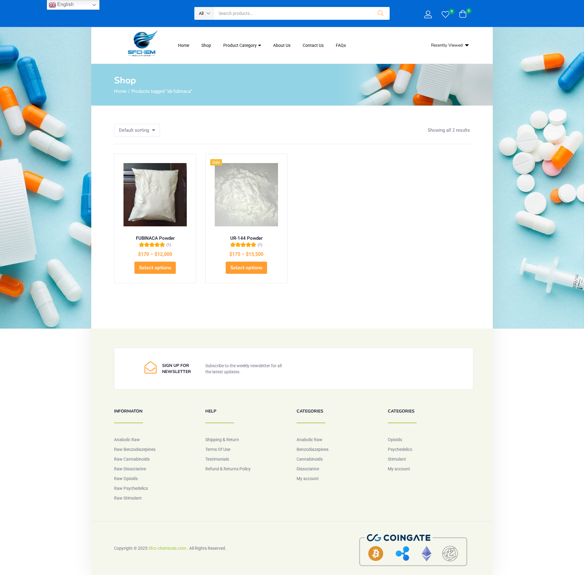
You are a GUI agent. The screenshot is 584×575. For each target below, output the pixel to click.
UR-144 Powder (246, 238)
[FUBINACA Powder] (155, 194)
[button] (204, 13)
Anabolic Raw (127, 439)
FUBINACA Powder (155, 238)
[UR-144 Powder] (246, 194)
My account (308, 478)
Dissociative (308, 468)
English (65, 4)
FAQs (341, 45)
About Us (281, 45)
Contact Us (313, 45)
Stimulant (397, 459)
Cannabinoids (310, 459)
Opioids (395, 439)
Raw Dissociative (130, 468)
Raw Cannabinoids (132, 459)
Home (183, 45)
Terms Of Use (217, 449)
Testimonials (217, 459)
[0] (445, 15)
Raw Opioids (126, 478)
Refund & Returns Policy (228, 468)
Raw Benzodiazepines (134, 449)
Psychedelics (400, 449)
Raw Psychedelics (131, 488)
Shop (206, 45)
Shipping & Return (222, 439)
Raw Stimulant (128, 498)
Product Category (240, 45)
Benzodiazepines (312, 449)
